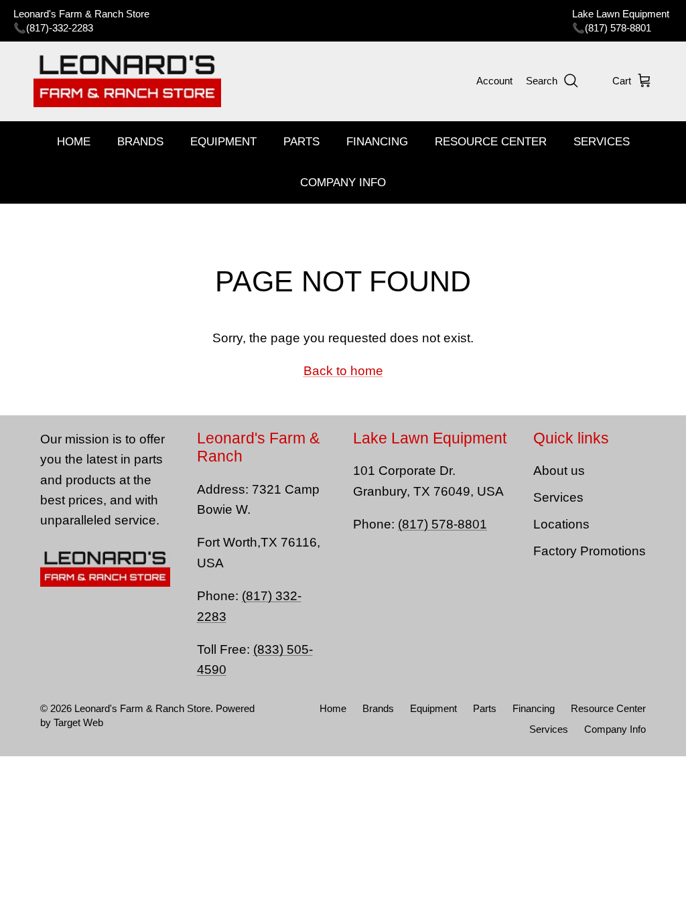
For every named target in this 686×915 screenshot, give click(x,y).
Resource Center (491, 141)
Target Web (78, 722)
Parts (301, 141)
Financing (377, 141)
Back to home (343, 371)
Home (73, 141)
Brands (140, 141)
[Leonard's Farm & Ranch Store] (127, 81)
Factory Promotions (589, 551)
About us (559, 471)
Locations (561, 524)
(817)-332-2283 (59, 27)
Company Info (343, 182)
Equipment (223, 141)
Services (601, 141)
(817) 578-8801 (618, 27)
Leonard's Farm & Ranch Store (142, 708)
